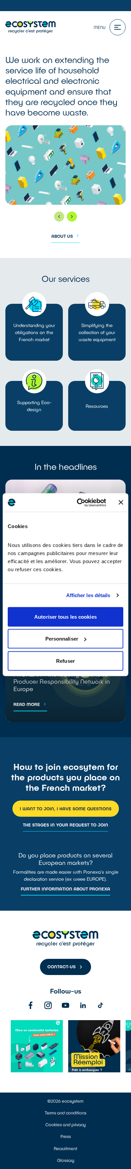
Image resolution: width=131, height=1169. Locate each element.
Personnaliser (61, 639)
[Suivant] (72, 217)
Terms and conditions (65, 1112)
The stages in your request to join (65, 824)
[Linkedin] (83, 1005)
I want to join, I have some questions (66, 808)
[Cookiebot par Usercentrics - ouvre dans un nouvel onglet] (79, 502)
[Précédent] (59, 217)
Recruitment (65, 1148)
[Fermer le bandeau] (121, 502)
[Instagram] (48, 1005)
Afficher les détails (88, 595)
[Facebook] (30, 1005)
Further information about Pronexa (65, 888)
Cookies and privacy (65, 1124)
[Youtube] (65, 1005)
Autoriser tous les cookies (65, 616)
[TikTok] (100, 1005)
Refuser (65, 660)
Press (65, 1136)
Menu (99, 27)
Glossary (65, 1160)
